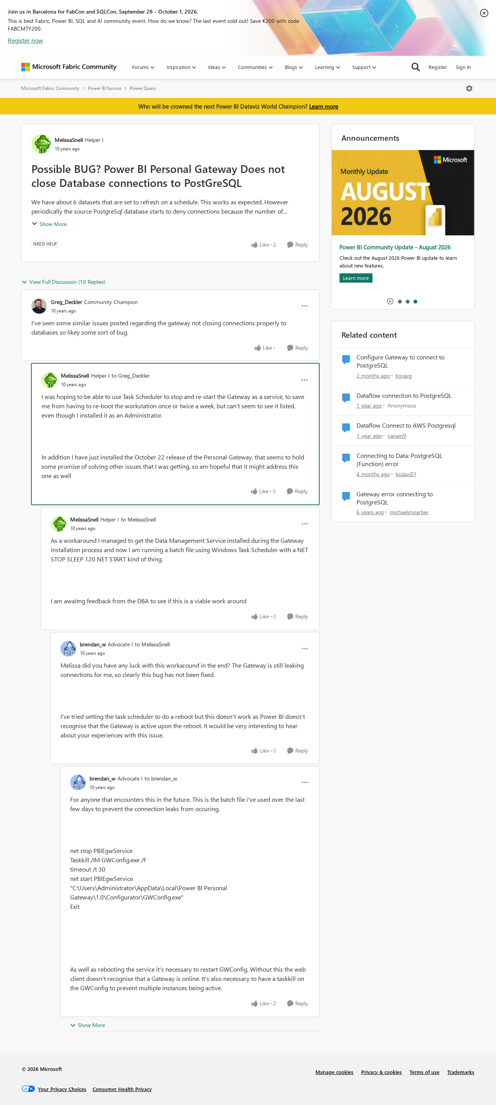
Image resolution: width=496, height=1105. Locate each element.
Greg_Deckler (66, 302)
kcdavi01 (406, 474)
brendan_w (93, 644)
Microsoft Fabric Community (50, 88)
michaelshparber (409, 512)
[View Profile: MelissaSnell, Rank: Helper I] (41, 144)
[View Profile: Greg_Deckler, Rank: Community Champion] (39, 306)
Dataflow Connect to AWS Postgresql (406, 425)
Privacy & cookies (381, 1072)
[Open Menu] (469, 88)
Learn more (323, 106)
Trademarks (460, 1072)
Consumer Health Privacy (122, 1089)
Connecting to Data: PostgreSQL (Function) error (399, 460)
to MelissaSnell (138, 519)
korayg (404, 375)
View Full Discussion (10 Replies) (67, 281)
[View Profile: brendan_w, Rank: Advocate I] (68, 648)
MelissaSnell (69, 139)
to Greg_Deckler (131, 375)
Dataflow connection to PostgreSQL (404, 395)
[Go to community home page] (69, 67)
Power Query (143, 88)
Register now (25, 40)
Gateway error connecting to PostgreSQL (394, 498)
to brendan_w (161, 778)
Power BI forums (104, 88)
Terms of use (424, 1072)
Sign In (463, 67)
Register (438, 67)
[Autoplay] (390, 301)
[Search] (415, 67)
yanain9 (397, 435)
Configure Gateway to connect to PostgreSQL (400, 361)
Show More (53, 224)
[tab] (399, 301)
